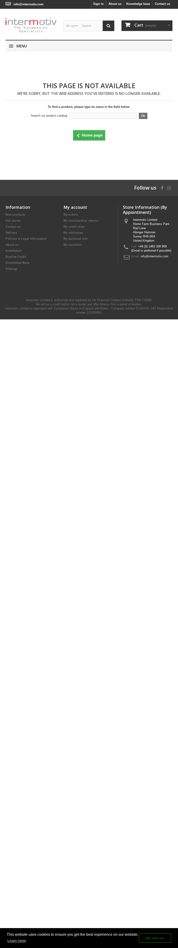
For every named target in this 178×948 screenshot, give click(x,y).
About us (114, 4)
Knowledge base (138, 4)
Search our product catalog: (49, 115)
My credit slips (74, 226)
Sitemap (11, 269)
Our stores (13, 220)
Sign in (98, 4)
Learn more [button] (16, 941)
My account (75, 207)
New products (15, 214)
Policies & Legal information (26, 238)
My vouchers (73, 244)
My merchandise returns (81, 220)
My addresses (73, 232)
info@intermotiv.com (28, 4)
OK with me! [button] (155, 938)
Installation (14, 251)
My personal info (76, 238)
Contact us (162, 4)
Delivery (11, 232)
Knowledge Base (17, 263)
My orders (71, 214)
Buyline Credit (16, 257)
